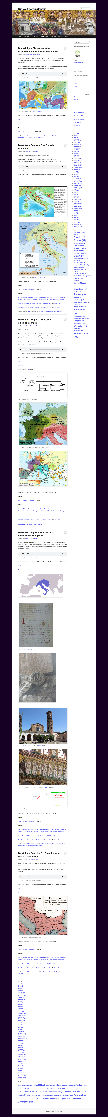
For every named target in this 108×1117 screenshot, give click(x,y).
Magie (77, 280)
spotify (75, 86)
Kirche (76, 267)
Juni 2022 (76, 192)
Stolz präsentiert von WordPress (54, 1111)
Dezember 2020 (78, 224)
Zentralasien (79, 331)
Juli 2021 (76, 212)
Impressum (68, 36)
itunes (75, 83)
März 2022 (76, 198)
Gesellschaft (83, 253)
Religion (79, 299)
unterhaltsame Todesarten (81, 318)
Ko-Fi (19, 119)
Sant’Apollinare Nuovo (26, 745)
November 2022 (78, 183)
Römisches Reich (80, 306)
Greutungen (46, 971)
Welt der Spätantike (78, 62)
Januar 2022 (77, 201)
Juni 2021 (76, 214)
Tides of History (78, 122)
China (83, 243)
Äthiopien (77, 340)
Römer (77, 304)
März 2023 (76, 176)
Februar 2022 (77, 199)
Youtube (76, 90)
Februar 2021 (77, 221)
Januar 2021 (77, 223)
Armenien (79, 237)
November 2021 (78, 205)
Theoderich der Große (58, 523)
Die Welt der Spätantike (32, 9)
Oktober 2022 (77, 185)
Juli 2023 (76, 171)
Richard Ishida (39, 111)
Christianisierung (80, 248)
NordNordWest (42, 277)
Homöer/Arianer (79, 262)
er (44, 492)
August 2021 (77, 210)
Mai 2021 (76, 215)
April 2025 (76, 137)
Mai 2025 (76, 135)
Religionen (53, 36)
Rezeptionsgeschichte (81, 302)
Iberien (85, 265)
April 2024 (76, 155)
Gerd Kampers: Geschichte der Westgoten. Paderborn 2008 (34, 308)
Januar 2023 (77, 180)
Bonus (45, 136)
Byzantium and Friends (79, 115)
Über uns (60, 36)
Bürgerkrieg (77, 243)
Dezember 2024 (78, 144)
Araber (77, 234)
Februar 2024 (77, 158)
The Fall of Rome (78, 126)
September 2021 (78, 208)
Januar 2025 (77, 142)
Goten (53, 136)
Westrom (77, 328)
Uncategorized (30, 136)
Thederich (56, 971)
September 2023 (78, 167)
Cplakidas (42, 219)
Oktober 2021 (77, 207)
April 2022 (76, 196)
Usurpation (79, 321)
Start (20, 36)
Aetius (76, 232)
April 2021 (76, 217)
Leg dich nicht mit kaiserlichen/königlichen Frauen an (82, 275)
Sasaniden (79, 1095)
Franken (50, 136)
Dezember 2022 (78, 182)
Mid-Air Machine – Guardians (26, 132)
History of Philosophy (79, 119)
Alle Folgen (26, 36)
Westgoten (25, 137)
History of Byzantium (79, 112)
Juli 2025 (76, 132)
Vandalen (20, 137)
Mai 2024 (76, 153)
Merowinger (58, 136)
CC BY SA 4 (33, 111)
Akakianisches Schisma (45, 843)
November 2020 (78, 226)
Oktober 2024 (77, 146)
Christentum (55, 843)
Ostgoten (64, 136)
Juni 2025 (76, 134)
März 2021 (76, 219)
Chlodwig (42, 523)
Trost (28, 369)
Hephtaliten (77, 260)
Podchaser (76, 80)
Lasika (76, 271)
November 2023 (78, 164)
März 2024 (76, 157)
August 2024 (77, 148)
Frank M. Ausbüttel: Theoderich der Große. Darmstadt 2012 (34, 303)
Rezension (57, 303)
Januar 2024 (77, 160)
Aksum (82, 232)
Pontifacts (76, 109)
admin (38, 54)
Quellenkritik (77, 297)
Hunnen (77, 265)
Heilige (85, 258)
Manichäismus (70, 1091)
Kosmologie (82, 267)
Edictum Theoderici (27, 649)
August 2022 (77, 189)
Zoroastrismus (25, 1101)
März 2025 (76, 139)
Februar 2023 (77, 178)
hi (43, 492)
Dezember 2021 (78, 203)
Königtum (77, 269)
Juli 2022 (76, 191)
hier (44, 281)
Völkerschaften (44, 36)
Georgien (77, 253)
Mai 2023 (76, 174)
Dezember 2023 (78, 162)
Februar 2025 (77, 141)
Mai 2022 (76, 194)
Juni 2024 (76, 151)
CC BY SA (37, 219)
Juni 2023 (76, 173)
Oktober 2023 (77, 166)
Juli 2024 (76, 150)
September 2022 (78, 187)
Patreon (20, 124)
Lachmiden (84, 269)
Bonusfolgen (35, 36)
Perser (80, 294)
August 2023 (77, 169)
